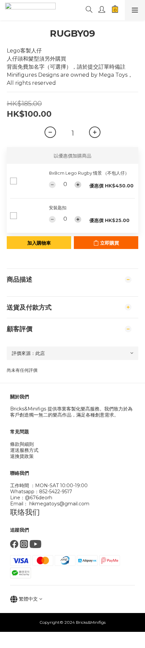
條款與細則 (22, 444)
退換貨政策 (22, 456)
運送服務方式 (24, 450)
